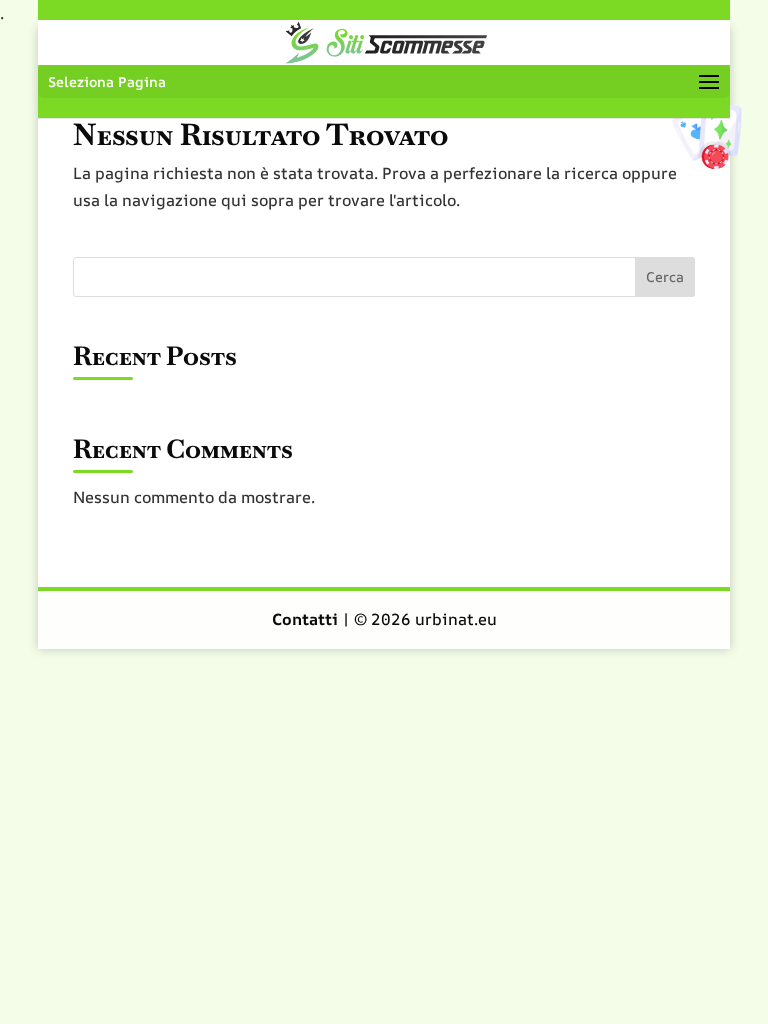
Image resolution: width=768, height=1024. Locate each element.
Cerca (665, 276)
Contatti (307, 619)
